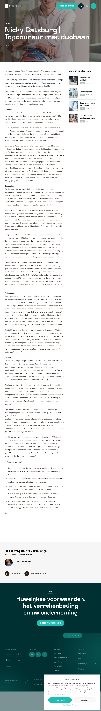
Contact (57, 670)
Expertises (58, 662)
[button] (95, 680)
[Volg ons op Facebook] (44, 654)
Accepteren (60, 700)
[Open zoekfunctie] (87, 6)
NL (81, 6)
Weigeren (84, 700)
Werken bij (58, 666)
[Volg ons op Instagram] (38, 654)
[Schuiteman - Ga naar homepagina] (13, 6)
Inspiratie (57, 653)
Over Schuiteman (60, 657)
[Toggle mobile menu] (93, 6)
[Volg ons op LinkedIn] (32, 654)
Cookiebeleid (67, 705)
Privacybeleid (76, 705)
